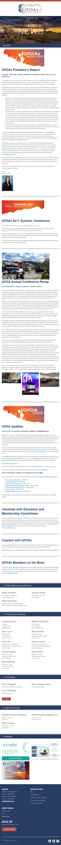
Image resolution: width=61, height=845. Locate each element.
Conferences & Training (38, 798)
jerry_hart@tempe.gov (9, 528)
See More (6, 699)
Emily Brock (44, 469)
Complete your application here (10, 463)
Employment (6, 811)
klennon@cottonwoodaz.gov (10, 524)
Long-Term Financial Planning (13, 483)
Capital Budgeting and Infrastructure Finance (17, 485)
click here (23, 242)
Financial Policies (10, 489)
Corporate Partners (36, 803)
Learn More (9, 829)
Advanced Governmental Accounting (15, 487)
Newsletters (6, 816)
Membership (34, 795)
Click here (4, 550)
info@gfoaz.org (8, 801)
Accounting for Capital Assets (13, 480)
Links (3, 814)
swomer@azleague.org (9, 154)
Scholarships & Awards (38, 800)
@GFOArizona (54, 550)
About (32, 792)
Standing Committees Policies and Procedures (35, 449)
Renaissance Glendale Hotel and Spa (47, 477)
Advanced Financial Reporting (13, 491)
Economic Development (11, 482)
